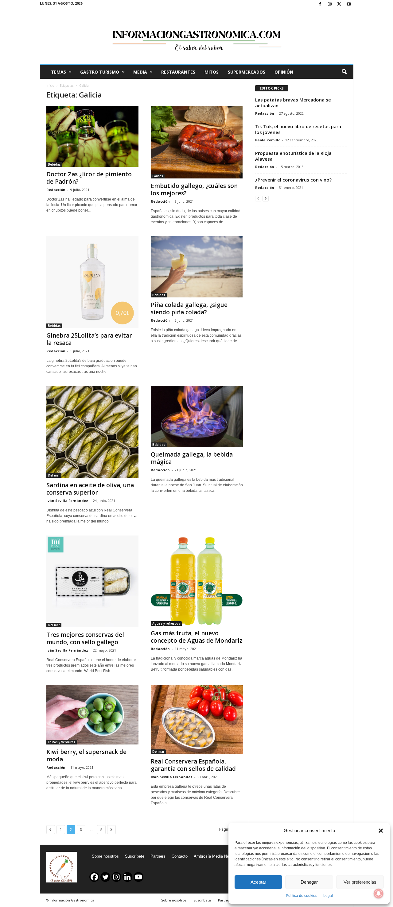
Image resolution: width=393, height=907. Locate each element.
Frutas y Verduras (61, 742)
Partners (157, 856)
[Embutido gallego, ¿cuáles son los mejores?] (197, 142)
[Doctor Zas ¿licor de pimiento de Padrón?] (92, 136)
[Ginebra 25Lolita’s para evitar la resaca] (92, 282)
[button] (381, 831)
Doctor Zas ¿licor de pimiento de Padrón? (89, 178)
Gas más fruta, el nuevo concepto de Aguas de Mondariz (196, 637)
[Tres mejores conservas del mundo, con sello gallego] (92, 581)
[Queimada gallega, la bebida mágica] (197, 416)
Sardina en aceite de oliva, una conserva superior (90, 488)
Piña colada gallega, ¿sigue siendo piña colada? (189, 308)
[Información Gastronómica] (196, 36)
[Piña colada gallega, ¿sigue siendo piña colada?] (197, 266)
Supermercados (246, 72)
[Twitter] (339, 4)
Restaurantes (178, 72)
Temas (58, 72)
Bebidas (54, 164)
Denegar (309, 882)
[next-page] (266, 198)
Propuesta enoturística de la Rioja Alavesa (293, 156)
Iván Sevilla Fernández (67, 500)
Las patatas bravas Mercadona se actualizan (293, 103)
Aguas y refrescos (166, 623)
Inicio (50, 85)
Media (140, 72)
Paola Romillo (267, 140)
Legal (328, 896)
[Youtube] (348, 4)
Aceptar (258, 882)
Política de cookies (301, 896)
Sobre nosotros (105, 856)
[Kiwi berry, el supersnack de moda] (92, 714)
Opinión (283, 72)
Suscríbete (134, 856)
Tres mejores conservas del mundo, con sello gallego (85, 638)
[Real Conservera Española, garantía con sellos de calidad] (197, 719)
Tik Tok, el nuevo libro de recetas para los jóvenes (298, 129)
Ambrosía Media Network (216, 856)
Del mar (54, 475)
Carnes (157, 176)
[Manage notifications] (378, 893)
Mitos (211, 72)
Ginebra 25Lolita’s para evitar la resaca (89, 339)
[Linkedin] (127, 877)
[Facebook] (320, 4)
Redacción (55, 189)
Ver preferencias (360, 882)
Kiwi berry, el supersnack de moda (86, 755)
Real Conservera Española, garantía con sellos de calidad (193, 765)
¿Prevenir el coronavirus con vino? (293, 180)
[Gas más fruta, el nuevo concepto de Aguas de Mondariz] (197, 580)
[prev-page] (258, 198)
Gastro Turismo (99, 72)
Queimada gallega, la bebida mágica (192, 458)
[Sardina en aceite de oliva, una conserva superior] (92, 432)
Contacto (180, 856)
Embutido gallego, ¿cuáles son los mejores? (194, 189)
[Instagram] (329, 4)
